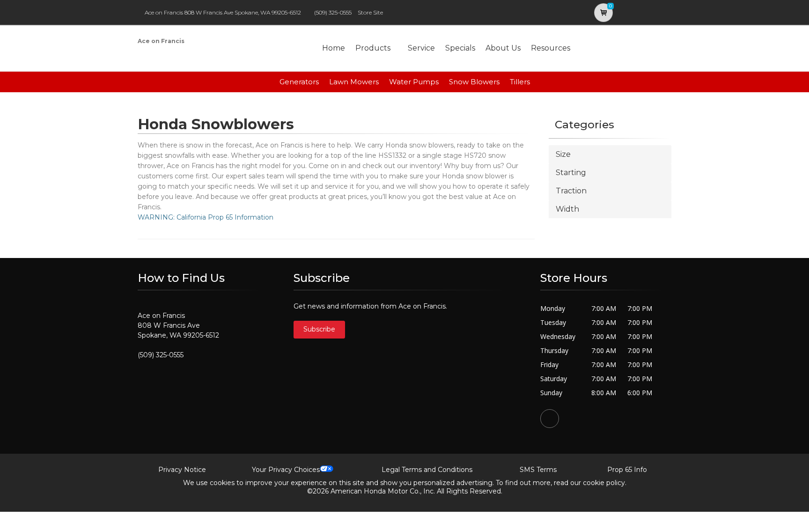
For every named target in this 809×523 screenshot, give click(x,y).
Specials (460, 48)
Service (421, 48)
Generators (299, 81)
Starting (571, 172)
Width (567, 209)
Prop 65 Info (627, 469)
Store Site (370, 12)
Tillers (520, 81)
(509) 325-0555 (333, 12)
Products (372, 48)
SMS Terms (538, 469)
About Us (503, 48)
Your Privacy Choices (286, 469)
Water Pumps (414, 81)
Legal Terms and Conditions (427, 469)
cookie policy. (604, 483)
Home (333, 48)
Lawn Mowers (354, 81)
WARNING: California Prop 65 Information (205, 217)
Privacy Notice (182, 469)
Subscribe (319, 329)
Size (563, 154)
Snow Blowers (474, 81)
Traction (571, 190)
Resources (550, 48)
